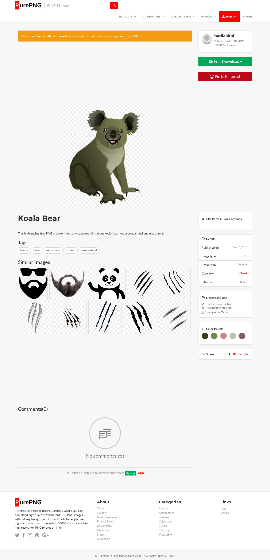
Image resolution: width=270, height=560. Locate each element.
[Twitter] (234, 354)
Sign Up (231, 16)
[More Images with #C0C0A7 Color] (233, 336)
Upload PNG (104, 526)
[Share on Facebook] (23, 535)
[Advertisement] (105, 75)
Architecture (166, 512)
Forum (206, 16)
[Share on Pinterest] (37, 535)
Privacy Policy (105, 521)
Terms (101, 508)
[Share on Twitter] (17, 535)
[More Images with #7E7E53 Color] (214, 336)
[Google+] (240, 354)
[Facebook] (229, 354)
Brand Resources (107, 517)
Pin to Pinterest (227, 76)
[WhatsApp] (246, 354)
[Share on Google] (45, 535)
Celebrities (165, 521)
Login (247, 16)
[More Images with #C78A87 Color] (223, 336)
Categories (152, 16)
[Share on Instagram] (30, 535)
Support (102, 512)
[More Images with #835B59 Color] (242, 336)
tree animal (89, 250)
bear (36, 250)
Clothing (164, 530)
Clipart (243, 273)
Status (101, 534)
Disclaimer (103, 530)
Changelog (103, 538)
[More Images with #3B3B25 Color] (205, 336)
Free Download (226, 61)
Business (164, 517)
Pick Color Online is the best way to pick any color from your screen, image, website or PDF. (80, 36)
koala (24, 250)
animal (70, 250)
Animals (164, 508)
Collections (181, 16)
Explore (126, 16)
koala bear (53, 250)
